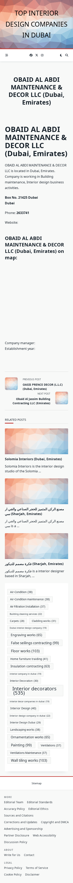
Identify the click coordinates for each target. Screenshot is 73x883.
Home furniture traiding (29, 659)
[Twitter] (36, 55)
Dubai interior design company (28, 627)
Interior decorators (34, 690)
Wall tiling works (29, 760)
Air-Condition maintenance (30, 599)
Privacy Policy (13, 868)
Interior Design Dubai (25, 722)
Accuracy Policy (14, 809)
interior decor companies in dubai (29, 701)
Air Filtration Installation (27, 606)
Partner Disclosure (16, 835)
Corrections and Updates (20, 822)
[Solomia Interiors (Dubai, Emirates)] (36, 441)
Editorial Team (13, 802)
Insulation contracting (30, 666)
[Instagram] (42, 55)
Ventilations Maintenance (28, 753)
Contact (29, 855)
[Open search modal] (66, 55)
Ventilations (51, 745)
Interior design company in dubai (30, 715)
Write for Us (12, 855)
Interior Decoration (24, 681)
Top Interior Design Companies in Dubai (36, 24)
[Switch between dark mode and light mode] (61, 55)
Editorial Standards (40, 802)
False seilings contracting (35, 643)
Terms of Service (37, 868)
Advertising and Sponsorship (23, 829)
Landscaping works (25, 729)
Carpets (17, 621)
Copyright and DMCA (55, 822)
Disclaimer (32, 874)
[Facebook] (31, 55)
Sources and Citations (18, 815)
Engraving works (26, 635)
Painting (21, 745)
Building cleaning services (26, 613)
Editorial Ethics (38, 809)
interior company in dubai (25, 673)
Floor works (25, 650)
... (40, 471)
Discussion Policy (15, 842)
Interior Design (23, 708)
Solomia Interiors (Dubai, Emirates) (33, 459)
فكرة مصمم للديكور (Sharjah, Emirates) (34, 564)
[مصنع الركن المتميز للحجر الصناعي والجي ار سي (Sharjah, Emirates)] (36, 491)
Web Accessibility (44, 835)
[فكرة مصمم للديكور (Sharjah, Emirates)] (36, 546)
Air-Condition (21, 592)
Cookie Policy (12, 874)
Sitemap (37, 783)
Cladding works (44, 621)
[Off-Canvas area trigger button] (7, 55)
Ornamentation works (30, 737)
